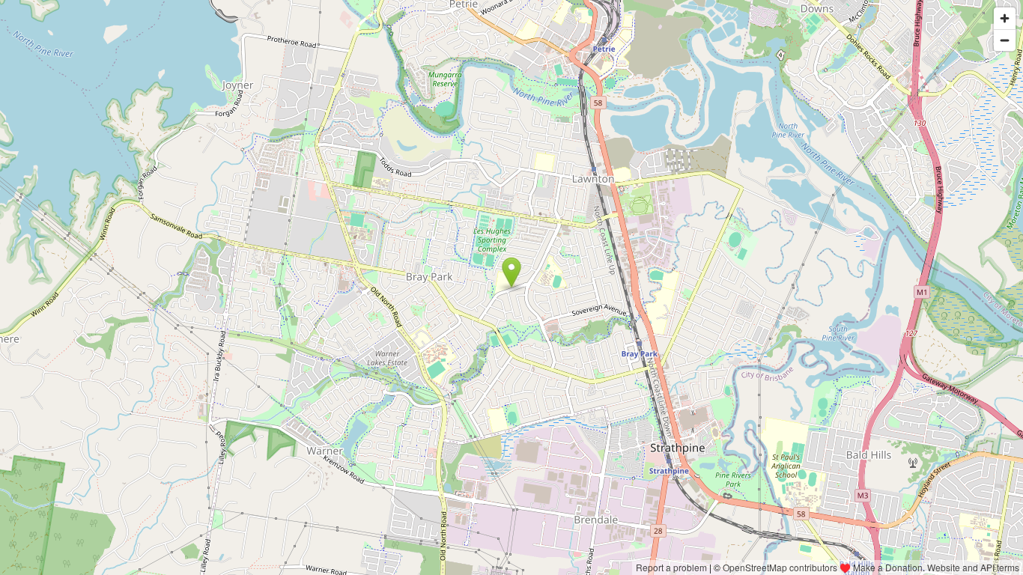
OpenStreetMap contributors (780, 567)
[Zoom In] (1005, 18)
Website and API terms (973, 567)
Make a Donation (888, 567)
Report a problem (671, 567)
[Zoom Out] (1005, 40)
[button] (512, 273)
